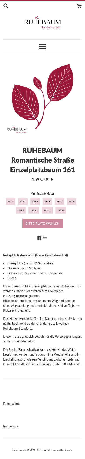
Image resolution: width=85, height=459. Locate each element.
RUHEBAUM (43, 450)
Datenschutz (11, 403)
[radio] (10, 201)
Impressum (10, 426)
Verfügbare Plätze (42, 193)
